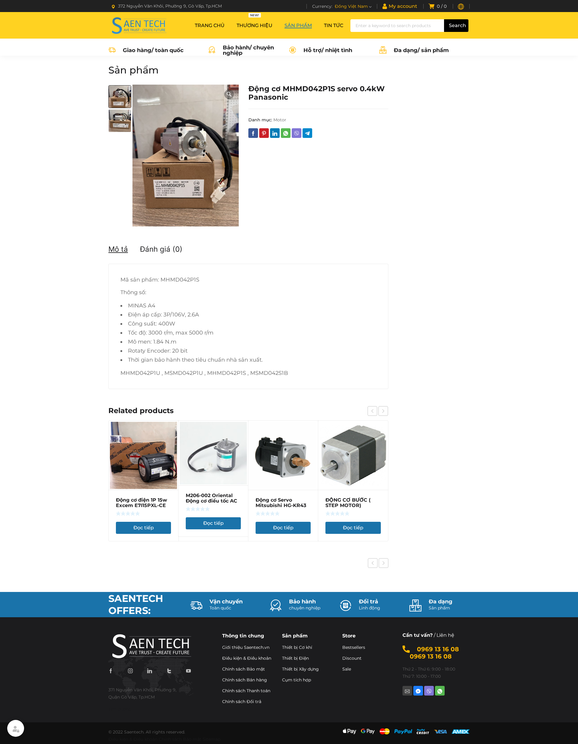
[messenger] (418, 691)
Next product (383, 563)
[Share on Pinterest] (264, 133)
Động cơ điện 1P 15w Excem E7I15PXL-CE (141, 502)
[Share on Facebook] (253, 133)
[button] (229, 94)
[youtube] (188, 670)
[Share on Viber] (296, 133)
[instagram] (130, 670)
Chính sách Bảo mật (180, 739)
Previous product (373, 563)
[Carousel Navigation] (378, 411)
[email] (407, 691)
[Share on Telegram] (307, 133)
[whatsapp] (440, 691)
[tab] (118, 249)
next (383, 411)
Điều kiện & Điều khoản (132, 739)
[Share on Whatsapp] (286, 133)
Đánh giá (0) (161, 249)
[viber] (429, 691)
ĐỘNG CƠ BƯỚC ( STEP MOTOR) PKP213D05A (348, 505)
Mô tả (118, 249)
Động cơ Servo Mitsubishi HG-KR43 (281, 502)
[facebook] (111, 670)
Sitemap (211, 739)
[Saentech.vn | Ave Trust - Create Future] (138, 25)
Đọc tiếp (143, 528)
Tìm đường (120, 709)
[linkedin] (149, 670)
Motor (279, 120)
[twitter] (169, 670)
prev (372, 411)
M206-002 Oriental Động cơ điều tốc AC (211, 498)
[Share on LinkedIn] (275, 133)
